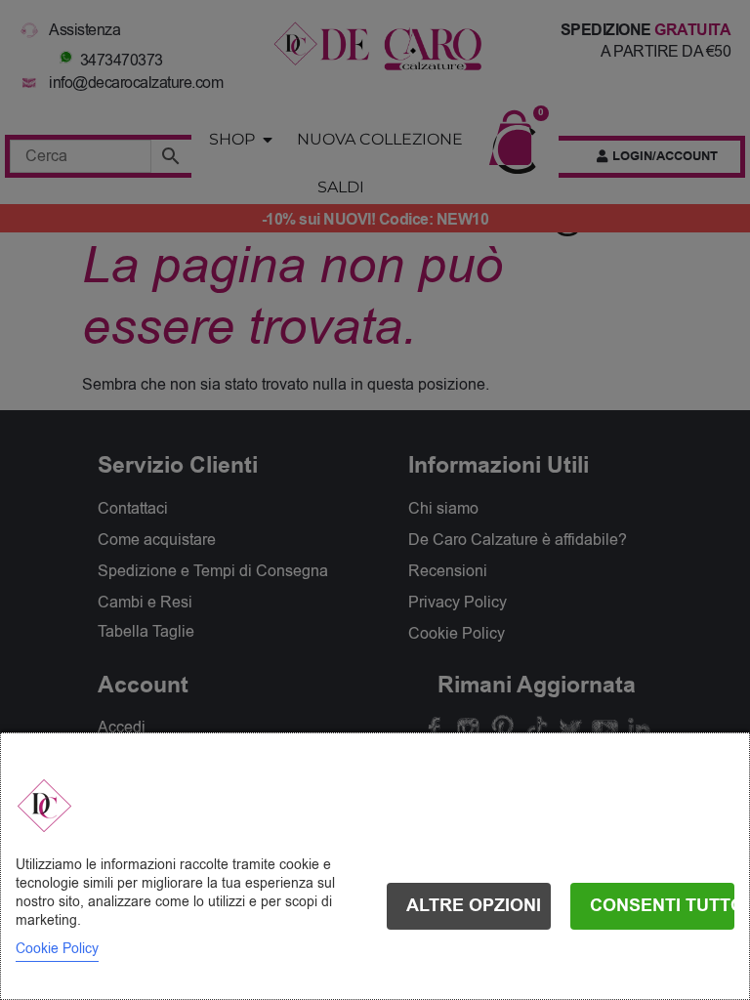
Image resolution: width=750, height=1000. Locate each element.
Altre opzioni (473, 906)
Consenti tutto (662, 906)
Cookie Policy (57, 948)
